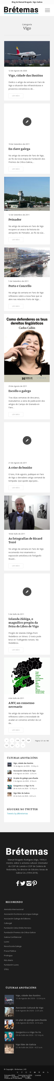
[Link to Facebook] (22, 1072)
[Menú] (46, 10)
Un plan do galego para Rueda (25, 778)
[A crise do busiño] (27, 440)
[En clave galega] (27, 122)
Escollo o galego (19, 391)
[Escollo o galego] (27, 348)
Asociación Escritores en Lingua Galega (21, 914)
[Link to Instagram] (26, 1072)
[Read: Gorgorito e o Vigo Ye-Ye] (9, 787)
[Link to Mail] (43, 1072)
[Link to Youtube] (35, 1072)
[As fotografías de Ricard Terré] (27, 513)
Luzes (6, 941)
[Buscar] (39, 10)
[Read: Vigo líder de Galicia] (9, 794)
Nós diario (8, 960)
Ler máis (16, 96)
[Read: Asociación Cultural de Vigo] (9, 772)
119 (17, 740)
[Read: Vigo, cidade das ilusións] (9, 764)
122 (6, 745)
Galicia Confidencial (12, 937)
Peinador (14, 219)
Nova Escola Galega (12, 946)
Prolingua (8, 955)
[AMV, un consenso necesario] (27, 676)
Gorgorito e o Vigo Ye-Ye (23, 785)
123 (12, 745)
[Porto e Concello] (27, 262)
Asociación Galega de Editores (17, 918)
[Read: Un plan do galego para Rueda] (9, 779)
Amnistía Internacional (13, 909)
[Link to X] (17, 1072)
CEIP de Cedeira (35, 866)
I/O (25, 1069)
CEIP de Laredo (18, 866)
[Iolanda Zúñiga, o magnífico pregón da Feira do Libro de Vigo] (27, 592)
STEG (6, 969)
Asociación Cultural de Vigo (24, 771)
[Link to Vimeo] (39, 1072)
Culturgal (8, 923)
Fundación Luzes (11, 964)
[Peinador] (27, 194)
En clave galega (19, 149)
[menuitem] (39, 10)
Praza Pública (10, 951)
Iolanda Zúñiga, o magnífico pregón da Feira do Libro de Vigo (23, 622)
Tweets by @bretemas (17, 813)
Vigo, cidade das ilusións (25, 75)
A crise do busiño (20, 467)
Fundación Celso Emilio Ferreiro (17, 928)
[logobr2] (22, 10)
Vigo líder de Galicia (21, 793)
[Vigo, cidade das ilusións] (27, 54)
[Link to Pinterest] (30, 1072)
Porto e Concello (19, 286)
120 (23, 740)
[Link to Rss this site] (48, 1072)
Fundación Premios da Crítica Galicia (20, 932)
